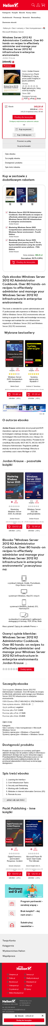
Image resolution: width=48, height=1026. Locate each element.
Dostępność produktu (13, 163)
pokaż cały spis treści (15, 800)
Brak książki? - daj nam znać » (30, 913)
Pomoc (33, 626)
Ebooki (22, 13)
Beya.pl (29, 985)
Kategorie (6, 13)
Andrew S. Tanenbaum (33, 386)
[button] (42, 352)
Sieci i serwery (8, 728)
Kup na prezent (25, 129)
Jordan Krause (33, 71)
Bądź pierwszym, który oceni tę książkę (31, 89)
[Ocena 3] (29, 86)
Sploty (28, 989)
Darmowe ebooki (9, 22)
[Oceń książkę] (32, 86)
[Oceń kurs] (10, 669)
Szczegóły (12, 158)
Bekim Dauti (15, 386)
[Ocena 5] (34, 86)
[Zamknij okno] (42, 1016)
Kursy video (31, 13)
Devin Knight (30, 866)
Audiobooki (7, 17)
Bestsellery (35, 17)
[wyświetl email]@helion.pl (16, 1009)
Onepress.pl (13, 974)
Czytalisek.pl (13, 989)
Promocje (17, 17)
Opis (10, 154)
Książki (15, 13)
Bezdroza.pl (13, 982)
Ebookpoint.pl (31, 982)
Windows (24, 732)
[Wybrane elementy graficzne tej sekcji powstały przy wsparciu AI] (43, 414)
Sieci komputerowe (24, 728)
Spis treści (12, 167)
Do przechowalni (24, 146)
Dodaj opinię (26, 669)
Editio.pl (12, 978)
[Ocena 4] (31, 86)
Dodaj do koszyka (23, 117)
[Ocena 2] (26, 86)
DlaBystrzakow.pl (32, 978)
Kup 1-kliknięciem (24, 135)
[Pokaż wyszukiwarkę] (33, 5)
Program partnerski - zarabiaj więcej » (32, 903)
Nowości (26, 17)
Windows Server (37, 734)
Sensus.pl (30, 974)
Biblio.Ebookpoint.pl (16, 993)
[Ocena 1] (23, 86)
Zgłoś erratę (7, 722)
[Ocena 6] (37, 86)
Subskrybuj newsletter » (27, 924)
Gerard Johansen (14, 866)
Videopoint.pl (13, 985)
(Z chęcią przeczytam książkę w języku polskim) (31, 78)
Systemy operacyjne (10, 732)
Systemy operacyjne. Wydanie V (34, 379)
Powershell (34, 732)
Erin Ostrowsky (40, 866)
